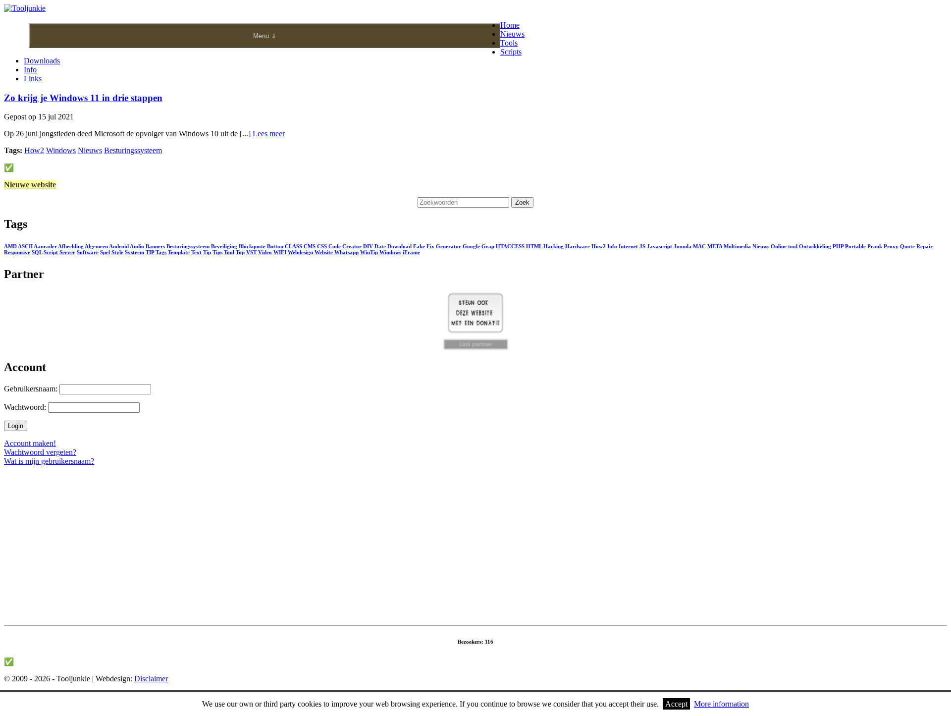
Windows (61, 150)
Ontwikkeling (815, 246)
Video (265, 252)
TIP (150, 252)
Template (179, 252)
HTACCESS (510, 246)
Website (324, 252)
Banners (155, 246)
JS (642, 246)
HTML (534, 246)
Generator (448, 246)
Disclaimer (151, 678)
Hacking (553, 246)
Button (275, 246)
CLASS (293, 246)
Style (117, 252)
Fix (430, 246)
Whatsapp (346, 252)
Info (30, 69)
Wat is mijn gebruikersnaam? (49, 461)
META (714, 246)
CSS (322, 246)
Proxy (891, 246)
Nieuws (512, 34)
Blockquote (252, 246)
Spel (105, 252)
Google (471, 246)
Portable (855, 246)
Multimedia (737, 246)
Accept (676, 704)
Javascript (659, 246)
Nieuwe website (30, 184)
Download (399, 246)
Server (67, 252)
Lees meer (269, 133)
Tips (217, 252)
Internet (628, 246)
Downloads (42, 60)
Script (51, 252)
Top (240, 252)
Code (334, 246)
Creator (352, 246)
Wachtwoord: (25, 407)
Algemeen (96, 246)
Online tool (784, 246)
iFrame (411, 252)
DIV (368, 246)
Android (119, 246)
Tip (207, 252)
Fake (419, 246)
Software (88, 252)
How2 (34, 150)
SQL (37, 252)
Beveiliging (224, 246)
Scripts (511, 52)
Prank (874, 246)
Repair (924, 246)
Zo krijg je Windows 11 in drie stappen (83, 98)
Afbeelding (71, 246)
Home (510, 25)
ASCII (25, 246)
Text (196, 252)
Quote (907, 246)
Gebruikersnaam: (30, 389)
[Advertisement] (301, 552)
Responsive (17, 252)
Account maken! (30, 443)
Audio (137, 246)
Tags (161, 252)
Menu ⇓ (264, 36)
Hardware (577, 246)
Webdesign (300, 252)
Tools (509, 43)
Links (33, 78)
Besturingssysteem (133, 150)
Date (380, 246)
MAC (699, 246)
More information (721, 704)
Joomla (682, 246)
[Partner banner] (475, 346)
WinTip (369, 252)
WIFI (279, 252)
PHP (838, 246)
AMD (10, 246)
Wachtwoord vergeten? (40, 452)
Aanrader (45, 246)
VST (251, 252)
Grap (487, 246)
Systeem (134, 252)
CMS (310, 246)
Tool (229, 252)
